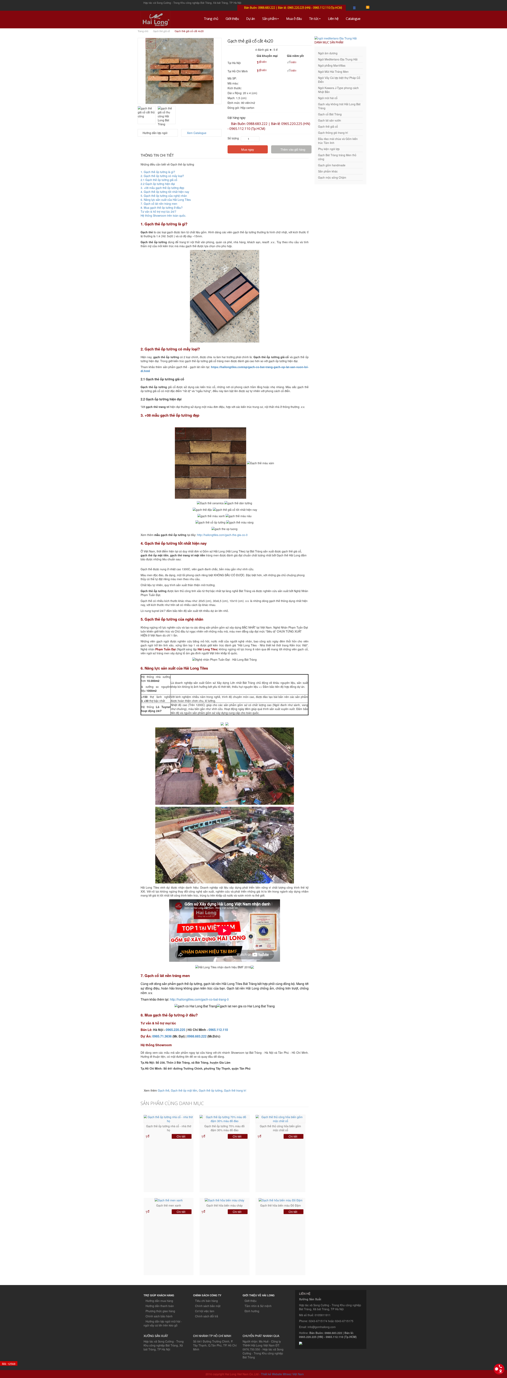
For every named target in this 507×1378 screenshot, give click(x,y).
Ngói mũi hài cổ (327, 98)
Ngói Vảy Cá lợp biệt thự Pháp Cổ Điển (339, 80)
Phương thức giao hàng (160, 1311)
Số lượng (233, 138)
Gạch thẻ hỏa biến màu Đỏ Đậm (280, 1205)
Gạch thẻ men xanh (168, 1205)
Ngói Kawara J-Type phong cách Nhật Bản (338, 90)
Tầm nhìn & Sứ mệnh (258, 1306)
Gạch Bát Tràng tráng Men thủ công (337, 157)
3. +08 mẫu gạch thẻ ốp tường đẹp (162, 188)
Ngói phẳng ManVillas (331, 65)
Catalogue (353, 18)
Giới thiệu (232, 18)
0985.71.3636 (162, 1036)
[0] (365, 8)
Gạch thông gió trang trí (333, 133)
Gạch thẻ (163, 1090)
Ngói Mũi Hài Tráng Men (333, 72)
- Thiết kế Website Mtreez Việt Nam (281, 1374)
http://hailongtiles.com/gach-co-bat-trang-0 (199, 999)
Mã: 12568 (8, 1364)
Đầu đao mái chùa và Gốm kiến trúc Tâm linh (338, 141)
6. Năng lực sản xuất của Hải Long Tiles (166, 200)
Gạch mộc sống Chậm (332, 177)
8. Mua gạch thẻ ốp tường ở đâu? (162, 208)
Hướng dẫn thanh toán (160, 1306)
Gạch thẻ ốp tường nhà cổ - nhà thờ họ (168, 1128)
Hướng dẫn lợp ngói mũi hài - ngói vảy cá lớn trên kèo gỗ (163, 1323)
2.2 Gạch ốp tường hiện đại (158, 184)
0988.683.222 (197, 1036)
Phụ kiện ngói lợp (329, 149)
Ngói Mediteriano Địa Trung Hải (337, 59)
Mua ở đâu (294, 18)
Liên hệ (333, 18)
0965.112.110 (218, 1029)
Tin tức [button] (314, 18)
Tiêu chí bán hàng (206, 1301)
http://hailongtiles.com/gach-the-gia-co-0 (222, 535)
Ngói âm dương (327, 53)
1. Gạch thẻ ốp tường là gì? (158, 172)
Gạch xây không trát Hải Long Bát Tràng (339, 106)
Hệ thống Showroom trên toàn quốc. (163, 215)
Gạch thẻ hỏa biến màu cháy (224, 1205)
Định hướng (252, 1311)
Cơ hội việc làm (204, 1311)
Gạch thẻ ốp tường (210, 1090)
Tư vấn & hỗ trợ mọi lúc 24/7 (159, 211)
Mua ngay (247, 149)
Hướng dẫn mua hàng (159, 1301)
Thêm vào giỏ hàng (292, 149)
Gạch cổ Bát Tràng (330, 114)
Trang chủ (211, 18)
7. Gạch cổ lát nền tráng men (159, 204)
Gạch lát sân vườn (329, 120)
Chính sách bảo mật (207, 1306)
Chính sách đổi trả (206, 1316)
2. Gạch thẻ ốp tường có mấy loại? (162, 176)
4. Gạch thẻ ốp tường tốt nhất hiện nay (165, 192)
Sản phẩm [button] (269, 18)
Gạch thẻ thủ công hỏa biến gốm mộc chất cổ (280, 1128)
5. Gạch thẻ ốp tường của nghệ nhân (164, 196)
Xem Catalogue (196, 133)
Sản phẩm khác (328, 171)
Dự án (250, 18)
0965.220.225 (175, 1029)
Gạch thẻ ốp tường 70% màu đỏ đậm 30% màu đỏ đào (224, 1128)
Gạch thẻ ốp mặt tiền (184, 1090)
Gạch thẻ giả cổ (161, 31)
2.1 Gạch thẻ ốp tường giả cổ (159, 180)
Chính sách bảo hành (159, 1316)
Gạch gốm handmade (331, 165)
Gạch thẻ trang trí (235, 1090)
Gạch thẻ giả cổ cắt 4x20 (189, 31)
